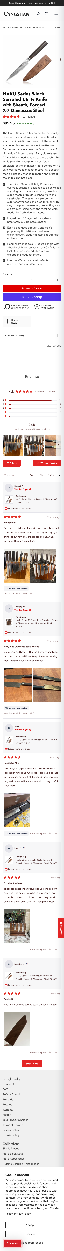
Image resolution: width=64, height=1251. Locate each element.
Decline (30, 1234)
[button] (19, 117)
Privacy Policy (22, 1213)
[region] (32, 446)
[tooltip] (16, 589)
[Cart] (46, 13)
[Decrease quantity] (6, 280)
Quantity (7, 274)
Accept (30, 1225)
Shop (6, 27)
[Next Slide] (58, 446)
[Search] (38, 13)
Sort (32, 475)
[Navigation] (56, 13)
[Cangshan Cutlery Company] (16, 14)
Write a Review (50, 463)
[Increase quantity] (57, 280)
